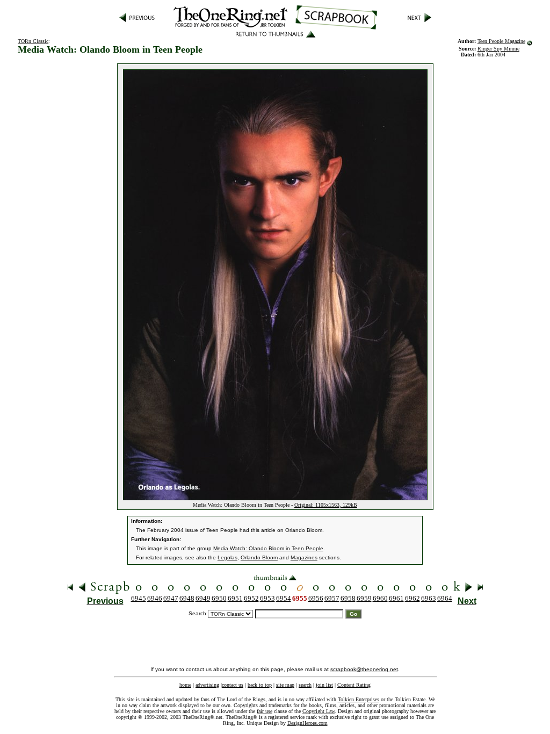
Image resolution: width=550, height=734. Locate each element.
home (185, 685)
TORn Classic (33, 41)
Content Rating (354, 685)
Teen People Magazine (501, 41)
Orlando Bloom (259, 557)
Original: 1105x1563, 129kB (325, 505)
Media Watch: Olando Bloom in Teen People (268, 548)
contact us (232, 685)
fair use (264, 711)
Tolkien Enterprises (358, 699)
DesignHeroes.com (307, 723)
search (305, 685)
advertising (207, 685)
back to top (260, 685)
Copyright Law (318, 711)
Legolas (227, 557)
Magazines (304, 557)
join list (324, 685)
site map (285, 685)
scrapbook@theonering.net (364, 669)
